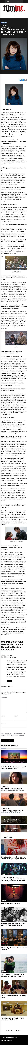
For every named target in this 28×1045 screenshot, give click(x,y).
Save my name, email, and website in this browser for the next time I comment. (13, 734)
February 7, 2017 (6, 808)
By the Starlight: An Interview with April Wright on (13, 767)
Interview (4, 22)
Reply (9, 681)
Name (3, 716)
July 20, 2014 (5, 786)
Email (17, 716)
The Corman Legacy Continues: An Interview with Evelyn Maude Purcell (12, 789)
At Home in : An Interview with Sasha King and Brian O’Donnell (12, 810)
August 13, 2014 (6, 765)
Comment (4, 697)
